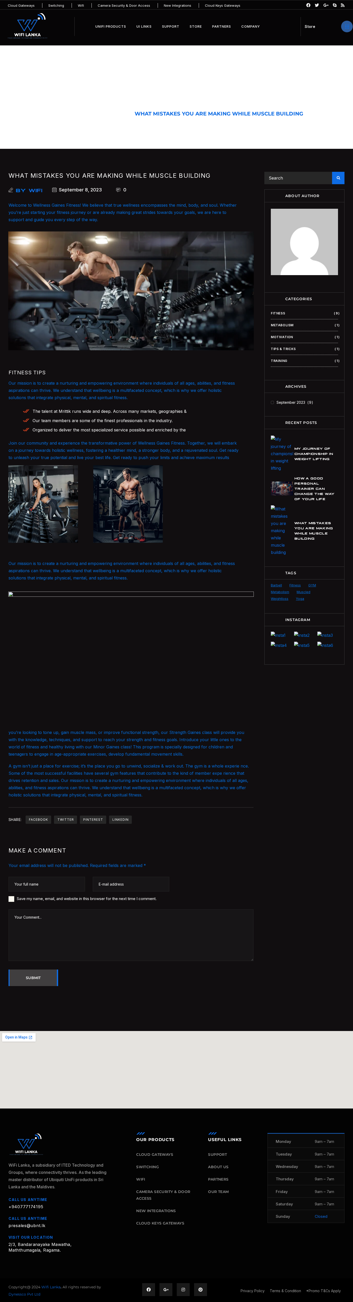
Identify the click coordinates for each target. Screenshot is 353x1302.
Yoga (300, 598)
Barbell (276, 585)
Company (250, 26)
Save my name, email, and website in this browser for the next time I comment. (87, 898)
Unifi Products (110, 26)
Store (196, 26)
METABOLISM (304, 325)
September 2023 (294, 402)
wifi (36, 190)
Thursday (285, 1178)
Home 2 (60, 114)
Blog (87, 114)
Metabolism (280, 592)
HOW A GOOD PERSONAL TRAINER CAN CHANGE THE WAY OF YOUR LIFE (314, 488)
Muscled (303, 592)
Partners (221, 26)
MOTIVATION (304, 337)
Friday (282, 1191)
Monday (283, 1141)
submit (33, 977)
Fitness (295, 585)
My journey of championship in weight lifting (313, 453)
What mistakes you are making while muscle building (110, 175)
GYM (312, 585)
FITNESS (115, 114)
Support (170, 26)
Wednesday (287, 1166)
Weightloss (279, 598)
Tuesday (284, 1154)
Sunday (283, 1216)
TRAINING (304, 361)
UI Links (144, 26)
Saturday (284, 1204)
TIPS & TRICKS (304, 349)
